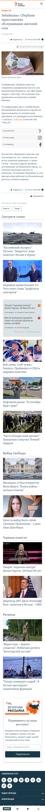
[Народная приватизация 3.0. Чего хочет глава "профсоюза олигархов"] (22, 271)
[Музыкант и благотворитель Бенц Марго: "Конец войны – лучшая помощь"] (22, 469)
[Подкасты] (4, 785)
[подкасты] (17, 809)
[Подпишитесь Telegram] (27, 780)
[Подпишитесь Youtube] (21, 780)
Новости (6, 11)
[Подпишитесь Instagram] (32, 780)
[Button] (16, 39)
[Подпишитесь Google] (4, 780)
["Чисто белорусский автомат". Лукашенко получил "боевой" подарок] (22, 422)
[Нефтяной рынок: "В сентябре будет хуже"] (22, 388)
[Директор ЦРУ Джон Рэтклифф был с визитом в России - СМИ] (22, 587)
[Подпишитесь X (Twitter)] (15, 780)
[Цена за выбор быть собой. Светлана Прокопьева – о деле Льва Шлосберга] (22, 506)
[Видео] (28, 809)
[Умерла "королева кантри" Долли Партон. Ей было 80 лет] (22, 553)
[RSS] (38, 780)
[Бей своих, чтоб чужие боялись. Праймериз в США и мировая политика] (22, 351)
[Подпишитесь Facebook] (9, 780)
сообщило (18, 120)
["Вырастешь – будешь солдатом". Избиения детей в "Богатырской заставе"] (22, 630)
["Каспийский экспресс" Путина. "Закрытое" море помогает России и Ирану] (22, 233)
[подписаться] (9, 785)
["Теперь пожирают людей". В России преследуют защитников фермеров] (22, 668)
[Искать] (38, 809)
